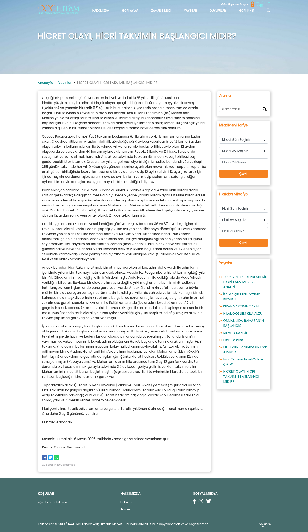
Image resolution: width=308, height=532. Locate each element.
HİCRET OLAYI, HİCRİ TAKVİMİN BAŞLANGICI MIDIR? (241, 376)
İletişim (125, 509)
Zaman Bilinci (161, 10)
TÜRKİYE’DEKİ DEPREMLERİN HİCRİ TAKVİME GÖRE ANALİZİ (245, 282)
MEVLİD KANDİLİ (235, 332)
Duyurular (218, 10)
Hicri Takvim (233, 340)
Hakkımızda (100, 10)
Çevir (243, 173)
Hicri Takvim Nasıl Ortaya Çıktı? (243, 362)
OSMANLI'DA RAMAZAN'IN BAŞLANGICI (243, 323)
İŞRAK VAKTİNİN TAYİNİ (241, 306)
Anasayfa (45, 82)
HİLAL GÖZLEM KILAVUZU (242, 313)
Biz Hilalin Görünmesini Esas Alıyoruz (245, 350)
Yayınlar (190, 10)
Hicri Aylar (130, 10)
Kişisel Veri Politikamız (53, 502)
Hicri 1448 (246, 10)
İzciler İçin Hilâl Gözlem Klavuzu (241, 297)
